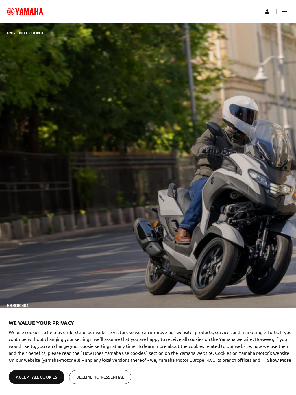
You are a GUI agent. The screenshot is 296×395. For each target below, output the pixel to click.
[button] (284, 11)
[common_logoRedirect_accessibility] (25, 11)
